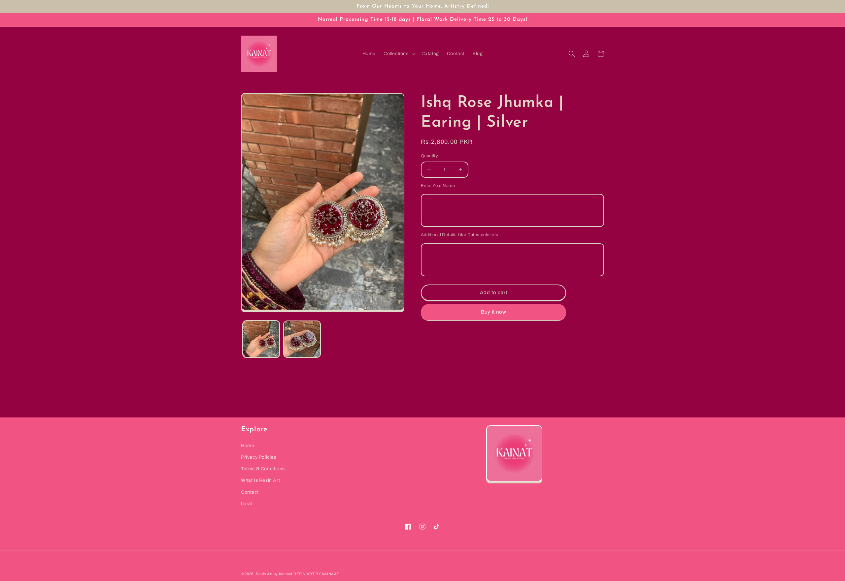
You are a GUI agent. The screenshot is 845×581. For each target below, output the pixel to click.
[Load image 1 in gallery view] (261, 339)
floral (247, 503)
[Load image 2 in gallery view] (302, 339)
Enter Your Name (438, 185)
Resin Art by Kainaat (274, 574)
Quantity (429, 156)
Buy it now (493, 312)
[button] (399, 54)
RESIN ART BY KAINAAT (316, 574)
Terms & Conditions (263, 468)
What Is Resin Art (260, 480)
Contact (249, 492)
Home (247, 445)
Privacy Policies (258, 457)
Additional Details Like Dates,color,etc (459, 234)
